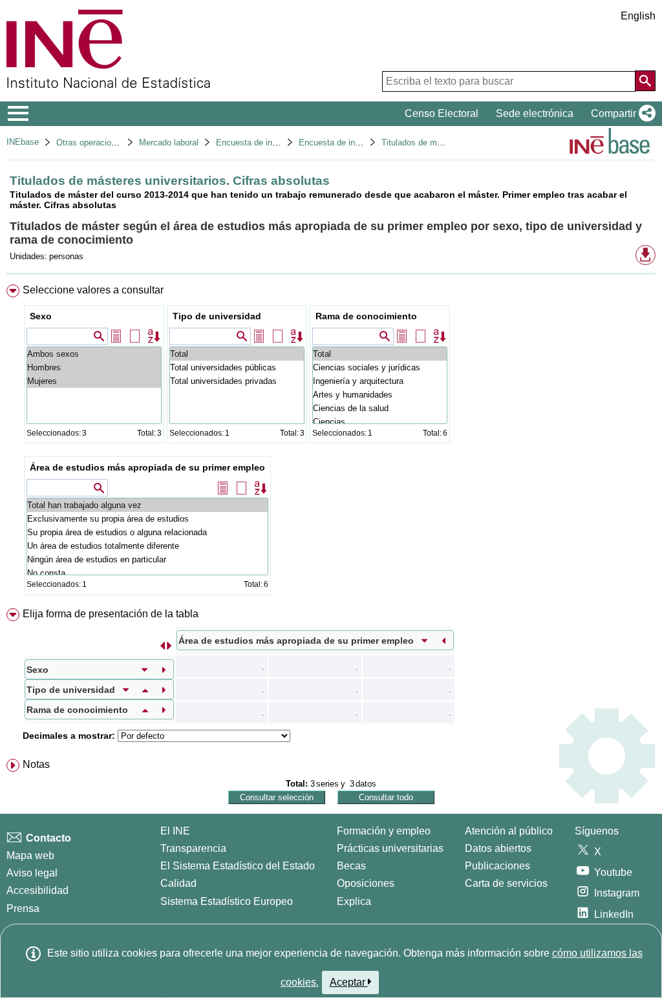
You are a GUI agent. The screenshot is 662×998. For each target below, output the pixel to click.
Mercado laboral (168, 142)
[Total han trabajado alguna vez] (147, 505)
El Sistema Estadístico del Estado (237, 865)
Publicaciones (497, 865)
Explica (354, 901)
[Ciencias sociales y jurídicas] (380, 367)
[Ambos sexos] (94, 354)
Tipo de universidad (217, 316)
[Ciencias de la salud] (380, 408)
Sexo (41, 316)
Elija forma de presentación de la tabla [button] (110, 613)
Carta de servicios (506, 883)
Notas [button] (36, 764)
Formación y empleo (384, 830)
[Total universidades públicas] (237, 367)
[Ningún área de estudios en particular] (147, 559)
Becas (351, 865)
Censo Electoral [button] (441, 113)
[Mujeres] (94, 381)
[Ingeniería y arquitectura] (380, 381)
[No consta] (147, 573)
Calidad (178, 883)
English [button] (638, 15)
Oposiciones (365, 883)
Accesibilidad (37, 890)
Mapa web (30, 855)
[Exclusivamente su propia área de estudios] (147, 519)
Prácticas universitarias (390, 848)
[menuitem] (331, 442)
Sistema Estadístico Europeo (226, 901)
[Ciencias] (380, 422)
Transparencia (193, 848)
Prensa (22, 908)
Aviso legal (32, 872)
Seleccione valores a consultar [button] (93, 289)
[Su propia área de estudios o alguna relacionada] (147, 532)
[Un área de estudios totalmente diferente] (147, 546)
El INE (175, 830)
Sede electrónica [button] (534, 113)
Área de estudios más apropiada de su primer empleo (147, 467)
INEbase (22, 142)
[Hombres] (94, 367)
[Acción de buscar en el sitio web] (645, 80)
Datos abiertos (498, 848)
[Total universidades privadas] (237, 381)
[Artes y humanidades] (380, 394)
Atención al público (509, 830)
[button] (621, 113)
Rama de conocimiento (366, 316)
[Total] (237, 354)
